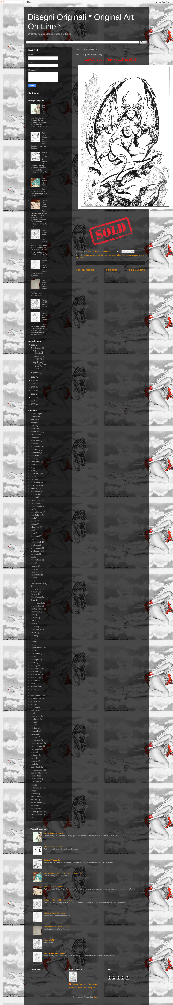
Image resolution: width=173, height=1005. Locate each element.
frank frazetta (36, 539)
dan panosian (36, 669)
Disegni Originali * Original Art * (85, 984)
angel (33, 518)
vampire (34, 456)
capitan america (37, 648)
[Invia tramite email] (123, 251)
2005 (33, 397)
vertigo (33, 578)
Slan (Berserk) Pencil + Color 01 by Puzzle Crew (39, 365)
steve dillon (35, 572)
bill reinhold (35, 527)
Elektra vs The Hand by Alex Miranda (58, 900)
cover (33, 533)
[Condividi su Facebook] (130, 251)
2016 (33, 345)
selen (33, 785)
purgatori (34, 761)
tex (32, 509)
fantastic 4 (35, 494)
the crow (34, 800)
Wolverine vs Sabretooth (44, 136)
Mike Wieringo (36, 597)
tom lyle (34, 806)
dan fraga (34, 666)
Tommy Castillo (37, 603)
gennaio (36, 373)
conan (33, 663)
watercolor (35, 488)
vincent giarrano (37, 812)
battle (33, 624)
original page (35, 432)
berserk (33, 521)
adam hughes (36, 606)
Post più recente (85, 269)
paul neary (35, 755)
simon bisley (35, 569)
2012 (33, 387)
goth (32, 704)
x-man (33, 818)
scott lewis (35, 782)
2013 (33, 384)
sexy (81, 258)
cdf (32, 657)
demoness (35, 536)
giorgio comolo (36, 698)
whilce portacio (36, 815)
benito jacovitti (36, 630)
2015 (33, 377)
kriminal (34, 722)
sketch (33, 444)
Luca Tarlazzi (36, 515)
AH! (32, 581)
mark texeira (35, 503)
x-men (33, 458)
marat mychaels (37, 743)
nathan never (36, 482)
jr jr (32, 476)
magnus (34, 497)
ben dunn (34, 627)
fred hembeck (36, 542)
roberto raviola (36, 506)
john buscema (36, 551)
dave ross (34, 671)
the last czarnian (37, 803)
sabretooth (35, 776)
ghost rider (35, 545)
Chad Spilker (36, 461)
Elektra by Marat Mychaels (44, 265)
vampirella (35, 450)
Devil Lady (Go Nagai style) (38, 357)
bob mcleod (35, 491)
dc (31, 468)
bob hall (34, 636)
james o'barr (35, 716)
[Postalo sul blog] (125, 251)
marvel (33, 420)
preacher (34, 566)
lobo (32, 557)
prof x (33, 758)
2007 (33, 391)
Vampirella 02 (44, 301)
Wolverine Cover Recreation (44, 204)
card (32, 651)
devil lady (104, 255)
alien (32, 615)
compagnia (35, 660)
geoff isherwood (37, 695)
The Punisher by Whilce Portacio (44, 285)
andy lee (34, 618)
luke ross (34, 734)
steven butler (36, 575)
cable (33, 642)
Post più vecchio (136, 269)
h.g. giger (34, 707)
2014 (33, 380)
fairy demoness (37, 686)
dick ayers (35, 680)
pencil (33, 429)
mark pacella (36, 749)
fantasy (33, 689)
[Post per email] (118, 251)
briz (32, 639)
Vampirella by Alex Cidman (44, 317)
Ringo (33, 600)
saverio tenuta (36, 779)
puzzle (33, 764)
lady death (35, 554)
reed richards (36, 767)
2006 (33, 394)
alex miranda (36, 612)
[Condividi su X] (128, 251)
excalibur (34, 683)
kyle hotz (34, 728)
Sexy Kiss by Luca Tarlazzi (44, 110)
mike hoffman (36, 560)
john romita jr (36, 473)
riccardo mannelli (37, 770)
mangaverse (35, 740)
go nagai (112, 255)
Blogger (96, 997)
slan (32, 791)
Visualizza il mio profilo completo (82, 988)
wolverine (34, 435)
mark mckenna (36, 746)
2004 (33, 401)
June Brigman (36, 589)
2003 (33, 404)
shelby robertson (37, 788)
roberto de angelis (37, 485)
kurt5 (32, 725)
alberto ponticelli (37, 609)
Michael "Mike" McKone (36, 593)
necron (33, 752)
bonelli (33, 470)
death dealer (35, 674)
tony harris (35, 809)
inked (119, 255)
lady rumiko (35, 731)
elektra (33, 438)
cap (32, 645)
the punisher (35, 447)
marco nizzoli (36, 500)
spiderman (35, 794)
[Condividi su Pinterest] (133, 251)
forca (32, 692)
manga (135, 255)
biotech (33, 633)
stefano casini (36, 797)
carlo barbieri (36, 654)
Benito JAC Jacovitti (44, 156)
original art (35, 414)
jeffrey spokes (36, 548)
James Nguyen (36, 512)
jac (32, 713)
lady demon (126, 255)
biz (32, 530)
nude (32, 563)
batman (33, 621)
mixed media (36, 441)
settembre (37, 348)
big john (34, 524)
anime (86, 255)
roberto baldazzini (37, 773)
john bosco (35, 719)
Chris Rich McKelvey (39, 584)
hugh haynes (36, 710)
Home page (110, 269)
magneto (34, 737)
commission (95, 255)
